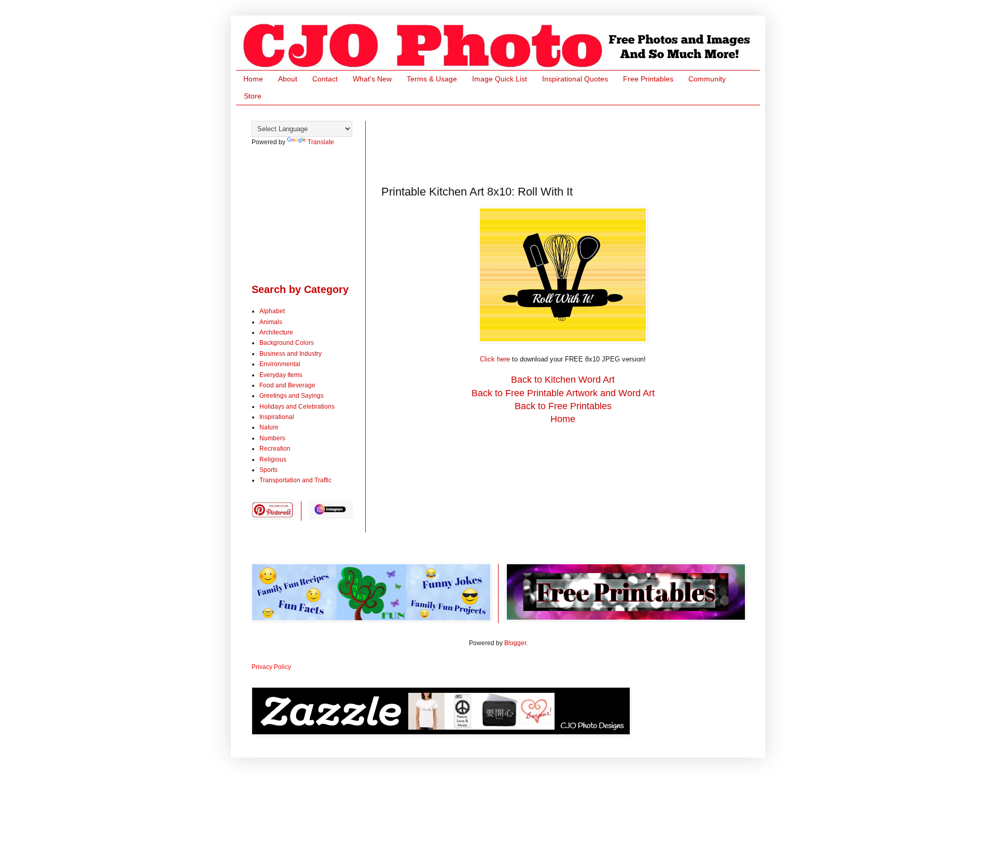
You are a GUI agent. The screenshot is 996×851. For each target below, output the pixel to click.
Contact (325, 79)
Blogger (515, 643)
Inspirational (276, 417)
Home (253, 79)
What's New (372, 79)
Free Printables (648, 79)
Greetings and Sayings (291, 395)
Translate (321, 142)
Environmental (279, 364)
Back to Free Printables (563, 406)
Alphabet (272, 311)
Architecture (276, 332)
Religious (272, 459)
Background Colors (286, 342)
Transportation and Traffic (295, 480)
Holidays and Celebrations (297, 406)
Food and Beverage (287, 385)
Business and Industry (290, 353)
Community (707, 79)
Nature (269, 427)
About (287, 79)
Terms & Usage (432, 79)
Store (252, 96)
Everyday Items (280, 375)
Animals (270, 322)
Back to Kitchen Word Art (563, 379)
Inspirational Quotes (575, 79)
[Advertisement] (570, 144)
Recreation (274, 448)
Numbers (272, 438)
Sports (268, 469)
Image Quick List (499, 79)
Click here (495, 359)
